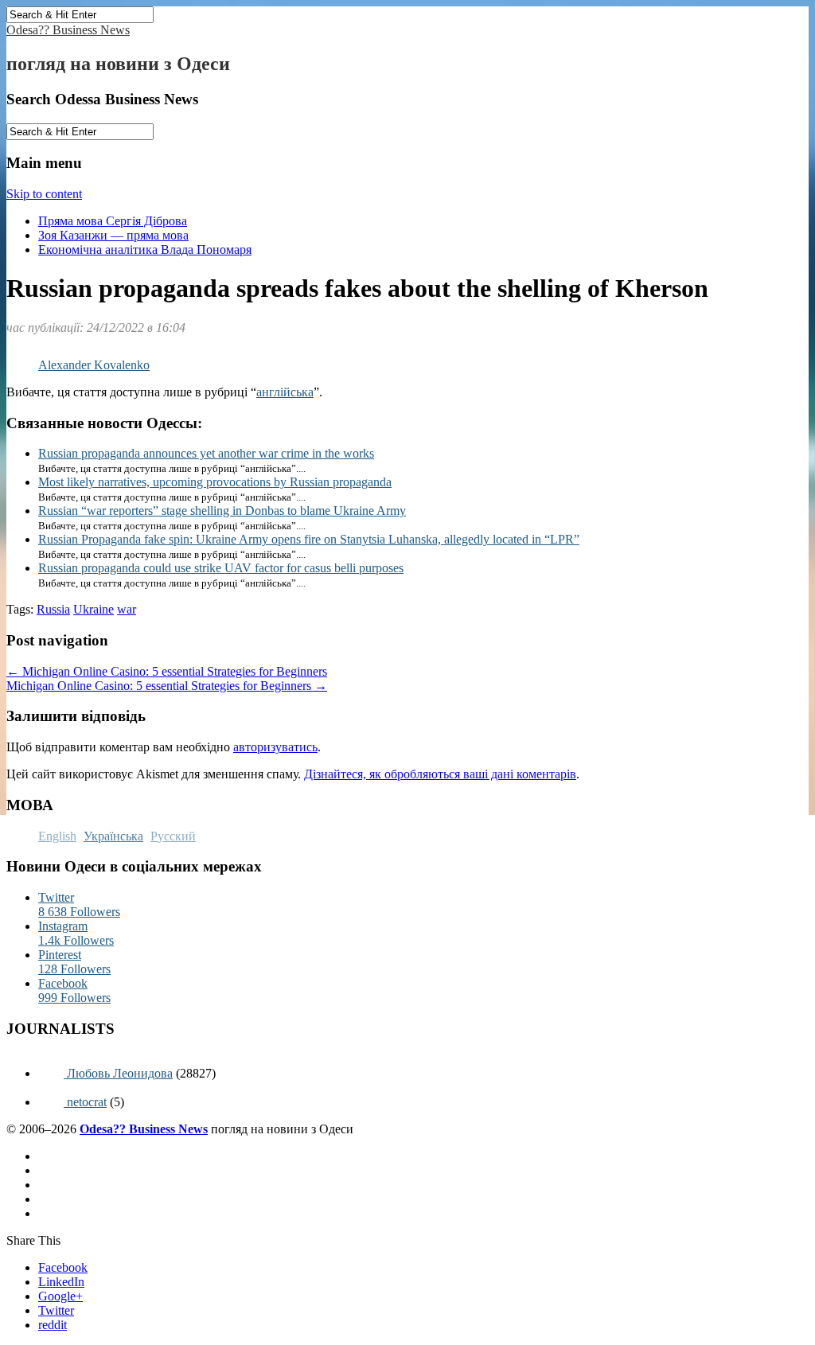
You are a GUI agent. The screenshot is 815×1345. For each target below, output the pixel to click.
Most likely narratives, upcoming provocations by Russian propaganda (215, 482)
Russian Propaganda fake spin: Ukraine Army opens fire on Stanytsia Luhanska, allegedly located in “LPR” (308, 539)
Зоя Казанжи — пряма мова (113, 235)
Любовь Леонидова (118, 1073)
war (126, 609)
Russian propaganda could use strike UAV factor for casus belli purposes (221, 568)
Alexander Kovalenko (94, 365)
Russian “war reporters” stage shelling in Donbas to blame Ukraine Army (222, 510)
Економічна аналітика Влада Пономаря (145, 249)
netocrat (85, 1102)
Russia (53, 609)
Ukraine (93, 609)
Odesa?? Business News (68, 30)
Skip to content (44, 194)
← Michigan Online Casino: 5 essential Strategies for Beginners (166, 671)
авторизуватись (275, 747)
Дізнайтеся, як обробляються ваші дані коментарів (440, 774)
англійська (285, 392)
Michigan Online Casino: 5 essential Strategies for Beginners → (166, 685)
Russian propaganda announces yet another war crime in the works (206, 453)
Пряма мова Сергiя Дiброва (112, 221)
